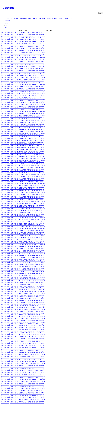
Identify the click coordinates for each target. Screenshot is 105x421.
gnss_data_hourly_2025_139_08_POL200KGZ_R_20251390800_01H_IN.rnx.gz (22, 106)
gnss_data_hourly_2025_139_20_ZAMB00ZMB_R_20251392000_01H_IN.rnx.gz (23, 291)
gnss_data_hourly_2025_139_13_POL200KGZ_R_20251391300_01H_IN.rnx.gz (22, 187)
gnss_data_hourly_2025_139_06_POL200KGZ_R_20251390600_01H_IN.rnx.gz (22, 70)
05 (5, 25)
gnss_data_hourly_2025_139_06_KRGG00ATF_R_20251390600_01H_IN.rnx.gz (22, 75)
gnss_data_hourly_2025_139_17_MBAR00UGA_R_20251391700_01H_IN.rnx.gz (23, 252)
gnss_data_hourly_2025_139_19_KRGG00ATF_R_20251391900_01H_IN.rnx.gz (22, 270)
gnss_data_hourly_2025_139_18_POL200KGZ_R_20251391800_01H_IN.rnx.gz (22, 255)
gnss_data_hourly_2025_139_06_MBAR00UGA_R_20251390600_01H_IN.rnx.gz (23, 73)
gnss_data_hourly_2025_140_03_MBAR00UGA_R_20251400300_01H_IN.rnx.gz (23, 399)
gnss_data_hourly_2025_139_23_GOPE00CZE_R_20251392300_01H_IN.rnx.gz (22, 338)
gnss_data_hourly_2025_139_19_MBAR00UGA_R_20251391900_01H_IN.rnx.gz (23, 280)
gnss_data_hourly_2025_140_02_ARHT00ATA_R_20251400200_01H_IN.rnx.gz (22, 372)
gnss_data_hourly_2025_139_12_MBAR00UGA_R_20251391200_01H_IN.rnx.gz (23, 165)
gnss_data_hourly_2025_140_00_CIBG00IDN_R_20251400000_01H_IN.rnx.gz (22, 351)
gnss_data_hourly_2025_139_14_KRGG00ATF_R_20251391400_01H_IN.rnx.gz (22, 196)
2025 (6, 23)
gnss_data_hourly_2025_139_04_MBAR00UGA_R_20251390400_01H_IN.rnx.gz (23, 36)
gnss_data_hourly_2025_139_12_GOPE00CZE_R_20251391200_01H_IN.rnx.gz (22, 163)
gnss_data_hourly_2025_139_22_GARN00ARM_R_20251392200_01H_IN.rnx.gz (23, 318)
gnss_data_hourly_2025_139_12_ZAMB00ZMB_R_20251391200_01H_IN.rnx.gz (23, 160)
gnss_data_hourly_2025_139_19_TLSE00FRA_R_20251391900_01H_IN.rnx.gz (22, 275)
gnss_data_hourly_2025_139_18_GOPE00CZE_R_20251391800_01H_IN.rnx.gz (22, 257)
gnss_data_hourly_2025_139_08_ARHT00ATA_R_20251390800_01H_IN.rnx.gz (22, 95)
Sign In (100, 13)
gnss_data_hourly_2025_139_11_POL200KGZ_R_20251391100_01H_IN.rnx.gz (22, 144)
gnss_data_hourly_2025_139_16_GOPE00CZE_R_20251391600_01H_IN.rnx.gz (22, 232)
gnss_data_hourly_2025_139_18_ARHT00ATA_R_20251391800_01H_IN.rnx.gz (22, 262)
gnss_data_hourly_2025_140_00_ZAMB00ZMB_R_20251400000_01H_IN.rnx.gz (23, 347)
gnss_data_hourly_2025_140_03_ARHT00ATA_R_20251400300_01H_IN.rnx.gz (22, 397)
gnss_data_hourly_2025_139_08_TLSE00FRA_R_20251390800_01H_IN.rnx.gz (22, 97)
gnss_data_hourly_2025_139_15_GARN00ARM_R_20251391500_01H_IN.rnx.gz (23, 208)
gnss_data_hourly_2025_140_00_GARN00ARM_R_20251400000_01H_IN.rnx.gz (23, 349)
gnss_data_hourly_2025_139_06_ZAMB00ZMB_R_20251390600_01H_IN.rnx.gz (23, 72)
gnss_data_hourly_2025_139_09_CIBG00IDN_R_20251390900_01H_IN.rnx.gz (22, 117)
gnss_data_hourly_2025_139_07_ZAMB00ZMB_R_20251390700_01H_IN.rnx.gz (23, 84)
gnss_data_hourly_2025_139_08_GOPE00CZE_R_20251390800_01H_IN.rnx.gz (22, 102)
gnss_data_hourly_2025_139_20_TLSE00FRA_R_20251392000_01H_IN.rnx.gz (22, 289)
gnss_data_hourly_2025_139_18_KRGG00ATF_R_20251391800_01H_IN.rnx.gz (22, 268)
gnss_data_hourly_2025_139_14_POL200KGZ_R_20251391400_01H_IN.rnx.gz (22, 190)
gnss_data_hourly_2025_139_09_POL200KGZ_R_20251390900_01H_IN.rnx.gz (22, 113)
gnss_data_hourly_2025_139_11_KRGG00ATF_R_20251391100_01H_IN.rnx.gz (22, 153)
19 (5, 27)
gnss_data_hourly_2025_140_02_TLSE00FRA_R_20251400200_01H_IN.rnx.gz (22, 374)
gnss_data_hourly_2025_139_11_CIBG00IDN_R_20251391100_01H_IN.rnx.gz (22, 142)
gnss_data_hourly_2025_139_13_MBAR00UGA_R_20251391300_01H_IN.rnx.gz (23, 185)
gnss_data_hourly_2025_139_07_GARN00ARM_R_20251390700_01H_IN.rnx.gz (23, 90)
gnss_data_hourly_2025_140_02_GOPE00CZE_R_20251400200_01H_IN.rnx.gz (22, 385)
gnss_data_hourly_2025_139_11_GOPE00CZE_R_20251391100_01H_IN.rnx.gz (22, 147)
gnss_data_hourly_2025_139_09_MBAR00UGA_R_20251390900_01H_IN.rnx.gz (23, 115)
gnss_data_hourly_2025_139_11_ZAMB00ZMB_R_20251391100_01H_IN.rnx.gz (22, 145)
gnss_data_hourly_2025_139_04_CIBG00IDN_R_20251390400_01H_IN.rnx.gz (22, 47)
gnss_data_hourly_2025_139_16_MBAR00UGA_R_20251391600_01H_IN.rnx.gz (23, 234)
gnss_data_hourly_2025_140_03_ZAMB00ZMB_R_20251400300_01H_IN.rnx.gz (23, 395)
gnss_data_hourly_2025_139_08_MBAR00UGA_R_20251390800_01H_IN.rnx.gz (23, 93)
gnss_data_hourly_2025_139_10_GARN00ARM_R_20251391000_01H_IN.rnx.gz (23, 126)
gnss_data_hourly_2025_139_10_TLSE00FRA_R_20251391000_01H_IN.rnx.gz (22, 136)
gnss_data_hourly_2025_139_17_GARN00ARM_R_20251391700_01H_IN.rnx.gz (23, 243)
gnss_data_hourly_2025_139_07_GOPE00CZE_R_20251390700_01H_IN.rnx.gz (22, 81)
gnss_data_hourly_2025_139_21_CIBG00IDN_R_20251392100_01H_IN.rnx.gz (22, 311)
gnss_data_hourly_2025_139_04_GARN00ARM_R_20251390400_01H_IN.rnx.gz (23, 38)
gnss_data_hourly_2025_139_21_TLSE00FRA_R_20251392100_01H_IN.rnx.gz (22, 307)
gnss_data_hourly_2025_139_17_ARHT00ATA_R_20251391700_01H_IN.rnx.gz (22, 239)
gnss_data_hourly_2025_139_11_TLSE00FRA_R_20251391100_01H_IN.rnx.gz (22, 151)
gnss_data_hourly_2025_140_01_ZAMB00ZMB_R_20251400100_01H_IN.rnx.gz (23, 361)
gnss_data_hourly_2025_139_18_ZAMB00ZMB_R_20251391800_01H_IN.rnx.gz (23, 266)
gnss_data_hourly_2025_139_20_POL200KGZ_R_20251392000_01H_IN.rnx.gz (22, 286)
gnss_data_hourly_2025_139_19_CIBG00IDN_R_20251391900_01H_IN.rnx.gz (22, 282)
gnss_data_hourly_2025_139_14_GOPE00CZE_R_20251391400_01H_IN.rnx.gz (22, 194)
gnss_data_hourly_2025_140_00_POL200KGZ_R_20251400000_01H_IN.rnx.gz (22, 352)
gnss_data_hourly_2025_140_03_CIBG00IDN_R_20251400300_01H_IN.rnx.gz (22, 392)
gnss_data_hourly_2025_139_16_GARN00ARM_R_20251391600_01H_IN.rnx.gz (23, 226)
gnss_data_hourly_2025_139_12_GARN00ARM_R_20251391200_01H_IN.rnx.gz (23, 158)
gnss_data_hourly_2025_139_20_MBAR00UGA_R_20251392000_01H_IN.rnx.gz (23, 293)
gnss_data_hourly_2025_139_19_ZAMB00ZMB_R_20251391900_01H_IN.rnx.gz (23, 279)
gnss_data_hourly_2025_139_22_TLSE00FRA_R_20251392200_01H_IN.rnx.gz (22, 325)
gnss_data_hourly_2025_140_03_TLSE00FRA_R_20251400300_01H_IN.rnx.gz (22, 394)
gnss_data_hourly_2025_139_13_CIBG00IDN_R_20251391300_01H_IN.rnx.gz (22, 181)
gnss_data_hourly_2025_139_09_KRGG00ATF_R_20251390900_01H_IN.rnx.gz (22, 122)
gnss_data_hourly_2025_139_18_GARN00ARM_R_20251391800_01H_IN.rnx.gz (23, 261)
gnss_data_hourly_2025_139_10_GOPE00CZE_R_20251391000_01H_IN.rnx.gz (22, 124)
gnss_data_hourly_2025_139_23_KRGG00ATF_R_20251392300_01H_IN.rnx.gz (22, 336)
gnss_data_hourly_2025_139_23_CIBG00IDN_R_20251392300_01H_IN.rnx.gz (22, 340)
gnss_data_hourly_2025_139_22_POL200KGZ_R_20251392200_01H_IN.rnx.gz (22, 315)
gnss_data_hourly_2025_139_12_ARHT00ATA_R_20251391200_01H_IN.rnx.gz (22, 171)
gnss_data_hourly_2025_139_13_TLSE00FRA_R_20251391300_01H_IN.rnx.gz (22, 172)
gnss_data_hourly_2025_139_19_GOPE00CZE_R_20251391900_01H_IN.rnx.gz (22, 271)
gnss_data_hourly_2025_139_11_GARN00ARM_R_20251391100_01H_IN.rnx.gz (23, 149)
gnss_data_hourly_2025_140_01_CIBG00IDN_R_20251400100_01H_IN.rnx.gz (22, 370)
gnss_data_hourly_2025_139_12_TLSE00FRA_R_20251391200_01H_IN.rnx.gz (22, 156)
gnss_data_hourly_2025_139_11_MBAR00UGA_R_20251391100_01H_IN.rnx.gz (23, 140)
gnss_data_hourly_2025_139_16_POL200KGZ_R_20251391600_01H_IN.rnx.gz (22, 225)
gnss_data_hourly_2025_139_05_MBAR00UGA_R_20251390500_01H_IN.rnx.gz (23, 55)
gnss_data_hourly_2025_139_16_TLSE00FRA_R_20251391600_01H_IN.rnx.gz (22, 223)
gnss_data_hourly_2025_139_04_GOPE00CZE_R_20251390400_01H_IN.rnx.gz (22, 32)
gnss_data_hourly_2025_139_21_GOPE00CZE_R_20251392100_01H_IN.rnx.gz (22, 302)
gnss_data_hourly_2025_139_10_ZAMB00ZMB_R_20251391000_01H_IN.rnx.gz (23, 133)
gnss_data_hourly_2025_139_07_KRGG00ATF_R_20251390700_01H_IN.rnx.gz (22, 91)
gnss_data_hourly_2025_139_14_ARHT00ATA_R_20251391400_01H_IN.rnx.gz (22, 198)
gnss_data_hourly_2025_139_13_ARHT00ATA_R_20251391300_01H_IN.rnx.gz (22, 180)
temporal (7, 20)
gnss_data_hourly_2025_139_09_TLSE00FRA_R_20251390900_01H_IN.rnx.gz (22, 118)
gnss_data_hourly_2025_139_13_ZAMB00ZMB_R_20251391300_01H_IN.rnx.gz (23, 183)
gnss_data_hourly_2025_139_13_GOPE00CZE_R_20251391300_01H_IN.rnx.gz (22, 176)
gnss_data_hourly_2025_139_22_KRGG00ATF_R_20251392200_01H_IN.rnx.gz (22, 313)
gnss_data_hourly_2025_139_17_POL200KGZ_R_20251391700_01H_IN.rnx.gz (22, 246)
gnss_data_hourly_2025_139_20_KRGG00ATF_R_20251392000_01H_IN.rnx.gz (22, 284)
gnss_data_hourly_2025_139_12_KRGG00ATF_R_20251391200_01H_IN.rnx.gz (22, 169)
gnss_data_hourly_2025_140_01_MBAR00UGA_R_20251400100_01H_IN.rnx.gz (23, 359)
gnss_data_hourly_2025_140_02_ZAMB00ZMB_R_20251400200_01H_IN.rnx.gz (23, 379)
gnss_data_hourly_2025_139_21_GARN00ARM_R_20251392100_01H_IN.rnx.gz (23, 304)
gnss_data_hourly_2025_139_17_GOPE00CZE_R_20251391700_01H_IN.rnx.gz (22, 237)
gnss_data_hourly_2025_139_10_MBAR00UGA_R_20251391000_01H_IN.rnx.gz (23, 127)
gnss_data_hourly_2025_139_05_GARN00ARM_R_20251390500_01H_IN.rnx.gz (23, 52)
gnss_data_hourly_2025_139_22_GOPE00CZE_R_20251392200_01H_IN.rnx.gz (22, 320)
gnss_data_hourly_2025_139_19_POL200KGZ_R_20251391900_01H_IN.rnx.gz (22, 273)
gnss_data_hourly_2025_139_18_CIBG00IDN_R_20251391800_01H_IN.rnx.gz (22, 264)
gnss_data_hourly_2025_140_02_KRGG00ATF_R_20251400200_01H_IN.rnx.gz (22, 386)
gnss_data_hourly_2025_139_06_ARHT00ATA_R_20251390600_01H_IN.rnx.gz (22, 64)
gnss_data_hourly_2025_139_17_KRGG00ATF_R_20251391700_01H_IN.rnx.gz (22, 250)
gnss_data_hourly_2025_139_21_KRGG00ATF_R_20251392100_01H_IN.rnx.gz (22, 298)
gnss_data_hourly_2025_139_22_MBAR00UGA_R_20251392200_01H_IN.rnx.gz (23, 316)
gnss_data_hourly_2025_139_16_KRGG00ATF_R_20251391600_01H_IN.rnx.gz (22, 235)
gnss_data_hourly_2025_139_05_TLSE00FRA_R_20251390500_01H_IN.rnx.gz (22, 59)
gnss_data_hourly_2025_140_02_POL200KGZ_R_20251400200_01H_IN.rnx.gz (22, 383)
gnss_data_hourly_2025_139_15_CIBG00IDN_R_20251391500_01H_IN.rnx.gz (22, 216)
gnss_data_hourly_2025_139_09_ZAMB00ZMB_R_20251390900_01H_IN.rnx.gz (23, 111)
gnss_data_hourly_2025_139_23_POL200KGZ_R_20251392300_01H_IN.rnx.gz (22, 331)
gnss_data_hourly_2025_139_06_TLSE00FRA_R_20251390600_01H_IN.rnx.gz (22, 66)
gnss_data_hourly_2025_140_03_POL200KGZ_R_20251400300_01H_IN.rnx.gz (22, 401)
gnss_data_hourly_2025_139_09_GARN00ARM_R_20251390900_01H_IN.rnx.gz (23, 120)
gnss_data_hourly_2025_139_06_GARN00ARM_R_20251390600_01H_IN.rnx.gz (23, 77)
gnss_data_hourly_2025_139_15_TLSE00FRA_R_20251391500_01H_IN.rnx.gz (22, 207)
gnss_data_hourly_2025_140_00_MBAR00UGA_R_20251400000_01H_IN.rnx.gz (23, 354)
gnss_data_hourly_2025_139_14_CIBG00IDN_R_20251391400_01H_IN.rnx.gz (22, 199)
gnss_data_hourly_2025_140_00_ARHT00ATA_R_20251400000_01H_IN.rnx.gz (22, 343)
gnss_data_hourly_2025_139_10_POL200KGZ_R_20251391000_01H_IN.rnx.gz (22, 129)
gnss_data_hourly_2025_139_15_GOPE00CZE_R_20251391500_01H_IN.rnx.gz (22, 210)
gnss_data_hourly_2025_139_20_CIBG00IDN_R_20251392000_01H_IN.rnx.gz (22, 297)
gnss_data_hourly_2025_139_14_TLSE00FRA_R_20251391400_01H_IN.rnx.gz (22, 189)
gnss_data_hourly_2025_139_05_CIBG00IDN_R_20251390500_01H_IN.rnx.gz (22, 61)
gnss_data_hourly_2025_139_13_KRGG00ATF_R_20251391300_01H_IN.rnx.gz (22, 178)
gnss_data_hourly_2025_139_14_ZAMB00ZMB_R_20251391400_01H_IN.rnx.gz (23, 203)
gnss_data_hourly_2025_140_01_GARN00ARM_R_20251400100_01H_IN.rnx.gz (23, 363)
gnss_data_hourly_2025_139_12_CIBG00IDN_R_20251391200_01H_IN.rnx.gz (22, 167)
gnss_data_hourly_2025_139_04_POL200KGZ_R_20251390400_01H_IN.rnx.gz (22, 34)
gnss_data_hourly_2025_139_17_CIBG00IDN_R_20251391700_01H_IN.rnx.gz (22, 248)
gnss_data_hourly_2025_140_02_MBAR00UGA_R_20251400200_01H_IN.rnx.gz (23, 376)
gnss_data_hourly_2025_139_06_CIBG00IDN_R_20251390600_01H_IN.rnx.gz (22, 68)
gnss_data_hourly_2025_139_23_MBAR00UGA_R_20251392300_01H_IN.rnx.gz (23, 334)
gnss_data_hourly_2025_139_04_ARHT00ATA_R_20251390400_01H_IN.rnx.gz (22, 45)
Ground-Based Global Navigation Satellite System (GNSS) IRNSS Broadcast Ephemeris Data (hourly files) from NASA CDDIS (38, 18)
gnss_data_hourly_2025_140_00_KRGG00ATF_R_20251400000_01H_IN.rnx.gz (22, 356)
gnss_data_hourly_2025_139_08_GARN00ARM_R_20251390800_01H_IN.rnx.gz (23, 104)
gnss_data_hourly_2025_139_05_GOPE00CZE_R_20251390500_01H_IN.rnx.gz (22, 48)
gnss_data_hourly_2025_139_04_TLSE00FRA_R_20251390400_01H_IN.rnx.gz (22, 43)
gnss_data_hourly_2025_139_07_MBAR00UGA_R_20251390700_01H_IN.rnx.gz (23, 79)
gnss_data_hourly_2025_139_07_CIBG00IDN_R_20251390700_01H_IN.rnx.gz (22, 86)
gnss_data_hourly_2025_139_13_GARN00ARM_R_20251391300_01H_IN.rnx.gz (23, 174)
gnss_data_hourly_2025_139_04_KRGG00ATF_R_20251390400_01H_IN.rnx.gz (22, 39)
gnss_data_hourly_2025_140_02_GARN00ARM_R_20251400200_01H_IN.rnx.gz (23, 381)
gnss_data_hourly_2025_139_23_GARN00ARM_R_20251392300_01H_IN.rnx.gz (23, 333)
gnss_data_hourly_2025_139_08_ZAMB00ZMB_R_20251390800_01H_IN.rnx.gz (23, 99)
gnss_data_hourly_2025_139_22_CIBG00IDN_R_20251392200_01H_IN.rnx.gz (22, 324)
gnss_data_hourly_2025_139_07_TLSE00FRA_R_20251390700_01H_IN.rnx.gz (22, 82)
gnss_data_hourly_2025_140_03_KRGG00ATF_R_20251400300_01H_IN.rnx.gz (22, 403)
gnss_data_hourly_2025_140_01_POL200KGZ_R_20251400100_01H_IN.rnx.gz (22, 365)
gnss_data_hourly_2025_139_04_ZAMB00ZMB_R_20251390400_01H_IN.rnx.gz (23, 41)
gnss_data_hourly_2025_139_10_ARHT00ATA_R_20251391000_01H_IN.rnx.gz (22, 135)
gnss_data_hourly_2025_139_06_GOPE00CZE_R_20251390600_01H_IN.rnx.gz (22, 63)
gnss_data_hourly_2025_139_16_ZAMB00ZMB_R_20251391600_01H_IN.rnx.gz (23, 228)
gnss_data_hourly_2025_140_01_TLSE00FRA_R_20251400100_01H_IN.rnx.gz (22, 358)
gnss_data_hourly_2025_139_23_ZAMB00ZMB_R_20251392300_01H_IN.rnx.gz (23, 329)
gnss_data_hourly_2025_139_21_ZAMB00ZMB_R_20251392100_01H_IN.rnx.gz (23, 306)
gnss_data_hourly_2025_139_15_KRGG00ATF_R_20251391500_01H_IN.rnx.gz (22, 212)
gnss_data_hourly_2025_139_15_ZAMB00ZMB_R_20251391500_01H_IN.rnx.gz (23, 217)
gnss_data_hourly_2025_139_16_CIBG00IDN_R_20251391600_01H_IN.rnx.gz (22, 230)
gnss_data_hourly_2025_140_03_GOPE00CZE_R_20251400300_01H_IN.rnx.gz (22, 390)
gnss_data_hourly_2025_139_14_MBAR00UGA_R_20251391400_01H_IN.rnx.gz (23, 201)
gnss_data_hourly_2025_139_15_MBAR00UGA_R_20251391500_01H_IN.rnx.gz (23, 219)
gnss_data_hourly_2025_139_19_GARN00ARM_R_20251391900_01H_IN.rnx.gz (23, 277)
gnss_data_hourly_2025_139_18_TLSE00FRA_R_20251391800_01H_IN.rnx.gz (22, 259)
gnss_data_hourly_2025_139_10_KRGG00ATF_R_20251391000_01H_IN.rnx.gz (22, 138)
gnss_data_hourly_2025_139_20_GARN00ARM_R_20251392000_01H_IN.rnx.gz (23, 288)
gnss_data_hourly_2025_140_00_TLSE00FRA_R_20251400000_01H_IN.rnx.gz (22, 345)
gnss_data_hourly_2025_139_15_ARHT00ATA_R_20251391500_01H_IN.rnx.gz (22, 214)
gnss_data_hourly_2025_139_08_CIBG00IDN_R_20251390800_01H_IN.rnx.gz (22, 100)
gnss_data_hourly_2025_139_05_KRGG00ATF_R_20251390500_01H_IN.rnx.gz (22, 54)
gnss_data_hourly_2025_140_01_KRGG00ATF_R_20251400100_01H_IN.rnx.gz (22, 368)
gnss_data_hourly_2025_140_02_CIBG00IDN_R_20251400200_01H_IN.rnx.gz (22, 377)
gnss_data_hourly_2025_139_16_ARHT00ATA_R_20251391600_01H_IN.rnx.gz (22, 221)
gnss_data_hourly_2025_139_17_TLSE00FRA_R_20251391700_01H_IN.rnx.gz (22, 241)
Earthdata (8, 7)
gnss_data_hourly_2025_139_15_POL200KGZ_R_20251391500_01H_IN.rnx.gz (22, 205)
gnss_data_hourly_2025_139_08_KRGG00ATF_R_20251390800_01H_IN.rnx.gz (22, 108)
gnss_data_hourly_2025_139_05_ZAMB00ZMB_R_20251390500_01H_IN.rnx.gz (23, 57)
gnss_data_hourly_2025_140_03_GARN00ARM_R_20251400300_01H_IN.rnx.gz (23, 388)
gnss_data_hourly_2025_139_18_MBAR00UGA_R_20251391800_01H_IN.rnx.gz (23, 253)
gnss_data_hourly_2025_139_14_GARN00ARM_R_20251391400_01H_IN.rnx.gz (23, 192)
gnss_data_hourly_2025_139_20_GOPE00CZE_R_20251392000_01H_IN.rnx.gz (22, 295)
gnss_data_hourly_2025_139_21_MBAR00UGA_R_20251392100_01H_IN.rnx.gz (23, 309)
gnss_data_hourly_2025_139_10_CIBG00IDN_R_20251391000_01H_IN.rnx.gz (22, 131)
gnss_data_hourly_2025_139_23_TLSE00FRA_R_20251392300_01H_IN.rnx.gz (22, 327)
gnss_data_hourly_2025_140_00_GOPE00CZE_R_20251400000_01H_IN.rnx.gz (22, 342)
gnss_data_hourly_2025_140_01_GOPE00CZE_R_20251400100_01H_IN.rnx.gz (22, 367)
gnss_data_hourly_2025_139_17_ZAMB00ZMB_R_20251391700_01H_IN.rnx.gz (23, 244)
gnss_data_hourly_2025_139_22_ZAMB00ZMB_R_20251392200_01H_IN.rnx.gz (23, 322)
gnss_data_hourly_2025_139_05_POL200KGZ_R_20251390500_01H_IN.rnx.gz (22, 50)
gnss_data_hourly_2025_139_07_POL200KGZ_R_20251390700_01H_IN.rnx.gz (22, 88)
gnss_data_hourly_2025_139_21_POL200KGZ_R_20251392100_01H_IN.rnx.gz (22, 300)
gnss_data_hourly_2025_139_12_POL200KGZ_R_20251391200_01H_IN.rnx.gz (22, 162)
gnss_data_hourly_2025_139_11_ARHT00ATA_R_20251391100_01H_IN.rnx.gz (22, 154)
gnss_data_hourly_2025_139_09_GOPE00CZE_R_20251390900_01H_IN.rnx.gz (22, 109)
